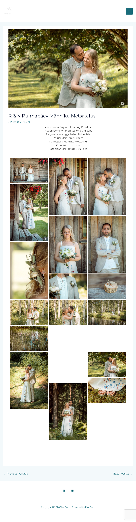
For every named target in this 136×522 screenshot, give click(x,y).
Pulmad (15, 121)
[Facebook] (64, 490)
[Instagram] (72, 490)
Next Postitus (122, 473)
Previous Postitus (16, 473)
